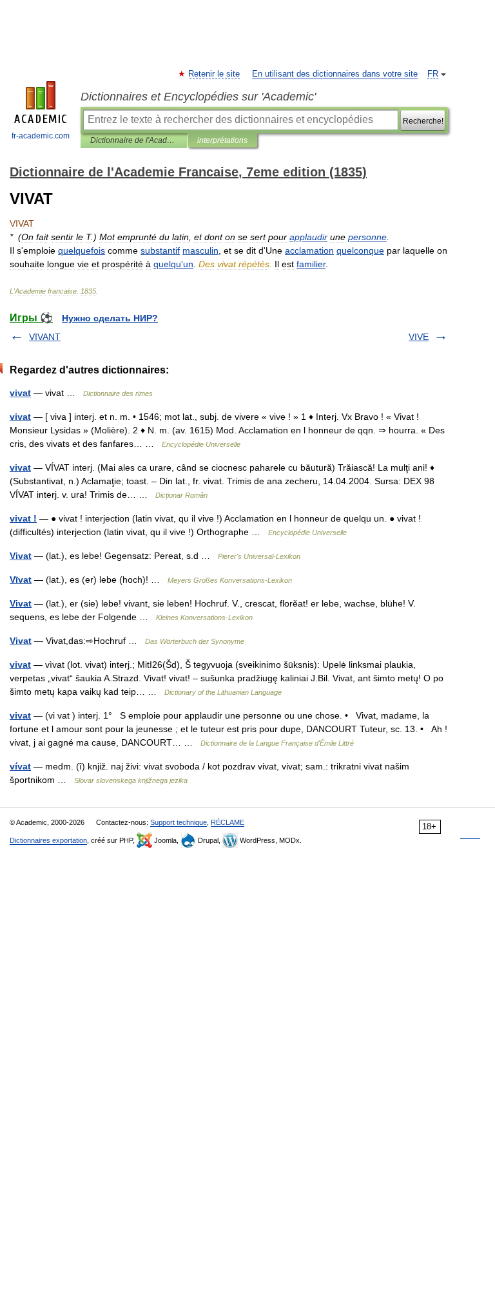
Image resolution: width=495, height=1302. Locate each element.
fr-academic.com (41, 135)
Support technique (178, 822)
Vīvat (21, 579)
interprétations (222, 140)
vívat (20, 766)
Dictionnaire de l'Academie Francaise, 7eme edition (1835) (133, 140)
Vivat (21, 556)
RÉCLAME (227, 822)
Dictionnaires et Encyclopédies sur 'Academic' (198, 96)
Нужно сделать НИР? (110, 318)
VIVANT (45, 337)
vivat (20, 393)
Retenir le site (214, 74)
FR (432, 74)
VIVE (419, 337)
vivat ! (23, 518)
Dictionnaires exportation (48, 840)
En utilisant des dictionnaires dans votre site (335, 74)
